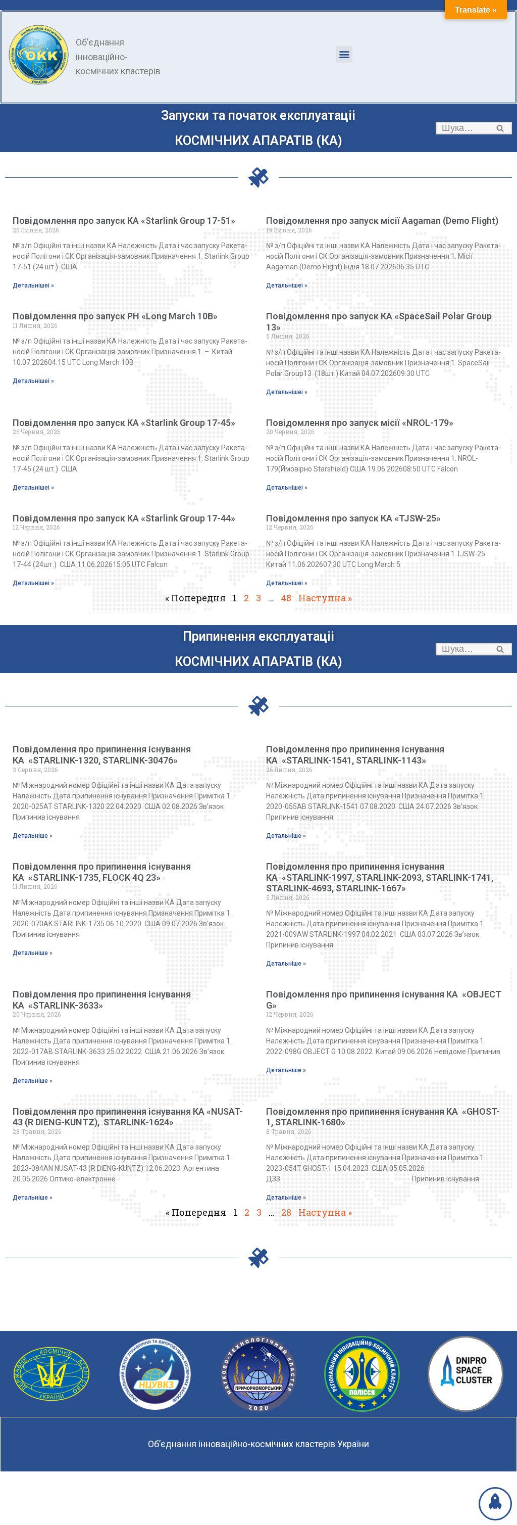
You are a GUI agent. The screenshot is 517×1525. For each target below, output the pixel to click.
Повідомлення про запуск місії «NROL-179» (359, 422)
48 (286, 598)
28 (286, 1212)
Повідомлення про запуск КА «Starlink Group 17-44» (124, 518)
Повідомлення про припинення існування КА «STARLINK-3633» (102, 1000)
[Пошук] (500, 128)
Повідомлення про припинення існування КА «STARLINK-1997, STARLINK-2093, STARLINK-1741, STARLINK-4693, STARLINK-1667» (379, 877)
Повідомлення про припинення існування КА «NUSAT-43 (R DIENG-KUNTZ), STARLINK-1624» (128, 1117)
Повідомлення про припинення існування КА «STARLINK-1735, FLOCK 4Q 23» (102, 872)
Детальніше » (33, 835)
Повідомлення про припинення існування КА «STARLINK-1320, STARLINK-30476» (102, 755)
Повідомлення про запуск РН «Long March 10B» (115, 316)
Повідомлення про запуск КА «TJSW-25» (353, 518)
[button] (344, 54)
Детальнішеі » (33, 285)
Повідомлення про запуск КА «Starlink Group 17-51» (124, 220)
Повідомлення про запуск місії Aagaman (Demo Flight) (382, 220)
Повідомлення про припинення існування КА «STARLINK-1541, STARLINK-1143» (355, 755)
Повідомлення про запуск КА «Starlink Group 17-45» (124, 422)
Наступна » (325, 598)
